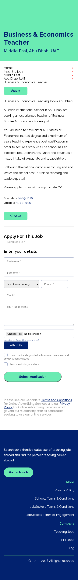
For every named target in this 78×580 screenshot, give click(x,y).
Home (8, 68)
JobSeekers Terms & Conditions (52, 506)
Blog (71, 548)
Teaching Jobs (64, 532)
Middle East (12, 75)
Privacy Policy (64, 490)
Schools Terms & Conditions (54, 498)
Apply (15, 90)
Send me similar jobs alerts (24, 364)
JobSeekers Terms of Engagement (50, 515)
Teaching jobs (13, 71)
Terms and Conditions (56, 400)
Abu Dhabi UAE (14, 78)
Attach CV (16, 345)
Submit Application (32, 376)
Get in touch (18, 472)
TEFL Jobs (66, 540)
